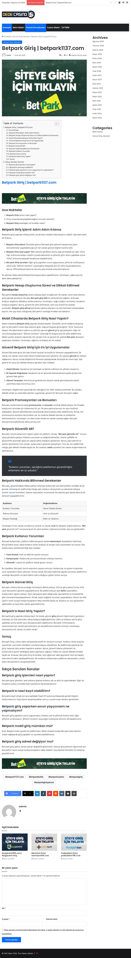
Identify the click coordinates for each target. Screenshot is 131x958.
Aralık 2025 (96, 75)
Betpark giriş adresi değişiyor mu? (22, 175)
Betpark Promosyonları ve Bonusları (23, 143)
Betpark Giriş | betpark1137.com (19, 127)
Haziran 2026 (97, 50)
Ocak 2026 (96, 71)
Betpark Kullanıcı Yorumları (19, 151)
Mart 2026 (96, 63)
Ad (4, 908)
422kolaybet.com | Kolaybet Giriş (59, 3)
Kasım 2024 (97, 118)
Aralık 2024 (96, 113)
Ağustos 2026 (98, 41)
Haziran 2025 (97, 88)
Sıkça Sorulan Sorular (14, 162)
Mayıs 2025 (97, 92)
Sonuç (12, 159)
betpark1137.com (15, 777)
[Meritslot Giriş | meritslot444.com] (44, 842)
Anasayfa (7, 27)
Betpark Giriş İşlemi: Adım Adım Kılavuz (24, 133)
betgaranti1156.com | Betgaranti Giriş (12, 854)
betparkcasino (57, 777)
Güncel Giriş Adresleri (35, 27)
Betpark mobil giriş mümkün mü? (22, 173)
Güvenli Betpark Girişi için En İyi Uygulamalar (26, 141)
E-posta (6, 919)
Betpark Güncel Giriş (18, 154)
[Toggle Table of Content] (55, 124)
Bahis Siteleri (18, 27)
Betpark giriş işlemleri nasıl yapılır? (22, 165)
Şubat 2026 (97, 67)
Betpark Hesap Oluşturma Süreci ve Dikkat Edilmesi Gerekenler (33, 135)
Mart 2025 (96, 101)
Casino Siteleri (53, 27)
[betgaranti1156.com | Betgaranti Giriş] (15, 842)
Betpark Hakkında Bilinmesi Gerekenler (24, 149)
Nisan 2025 (97, 96)
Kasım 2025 (97, 80)
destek (12, 492)
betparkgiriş (76, 777)
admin (9, 55)
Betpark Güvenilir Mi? (17, 146)
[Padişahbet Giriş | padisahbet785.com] (74, 842)
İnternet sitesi (51, 919)
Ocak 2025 (96, 109)
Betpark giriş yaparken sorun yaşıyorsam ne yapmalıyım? (31, 170)
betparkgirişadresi (44, 782)
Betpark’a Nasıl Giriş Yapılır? (20, 156)
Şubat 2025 (97, 105)
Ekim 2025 (96, 84)
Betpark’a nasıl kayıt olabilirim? (21, 167)
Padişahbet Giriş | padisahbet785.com (70, 854)
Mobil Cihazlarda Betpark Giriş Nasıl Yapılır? (26, 138)
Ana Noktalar (14, 130)
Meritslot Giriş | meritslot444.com (40, 854)
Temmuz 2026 (98, 46)
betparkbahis (36, 777)
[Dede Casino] (18, 14)
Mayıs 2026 (97, 54)
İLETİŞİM (65, 27)
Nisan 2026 (97, 58)
